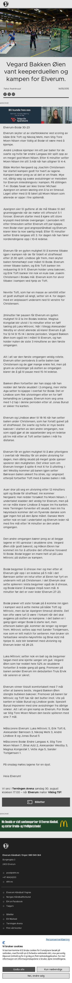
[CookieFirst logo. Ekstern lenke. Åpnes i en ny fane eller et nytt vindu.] (4, 942)
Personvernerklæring (57, 939)
